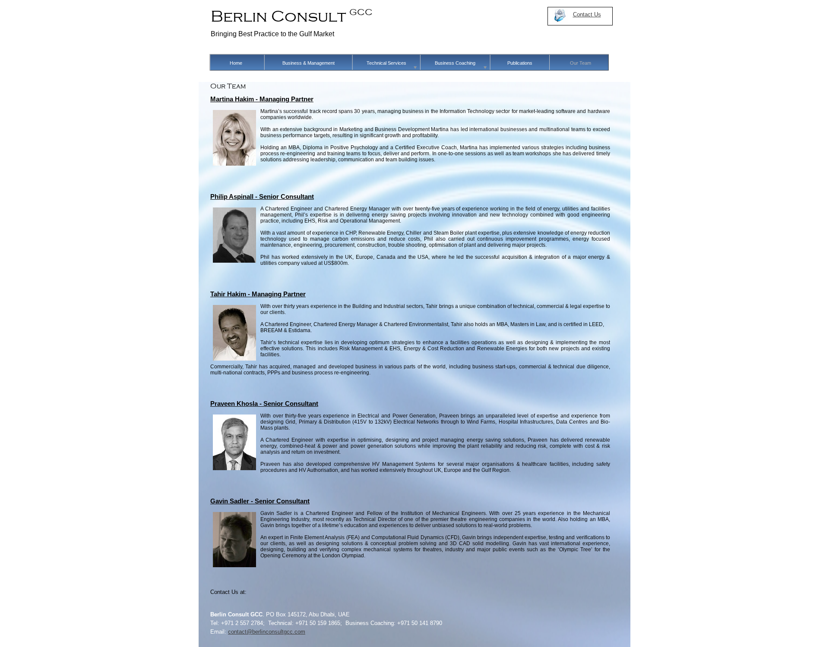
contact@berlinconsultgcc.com (266, 631)
